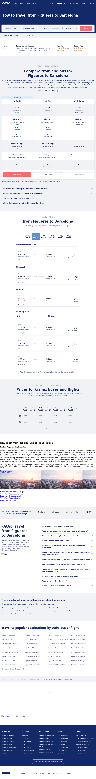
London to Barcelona (32, 635)
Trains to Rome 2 (8, 735)
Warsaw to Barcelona (78, 652)
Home (4, 679)
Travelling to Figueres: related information (64, 611)
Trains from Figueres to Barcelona (14, 611)
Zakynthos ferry (63, 747)
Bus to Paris (25, 744)
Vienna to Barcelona (78, 639)
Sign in (92, 3)
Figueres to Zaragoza (32, 665)
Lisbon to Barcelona (78, 648)
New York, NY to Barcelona (34, 648)
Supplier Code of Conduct (62, 773)
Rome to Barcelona (78, 635)
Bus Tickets (25, 732)
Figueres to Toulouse (9, 661)
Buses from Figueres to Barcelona (61, 608)
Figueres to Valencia (55, 661)
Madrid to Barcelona (32, 639)
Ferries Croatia (63, 738)
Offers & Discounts (83, 741)
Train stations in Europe (85, 738)
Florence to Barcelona (32, 656)
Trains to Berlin (7, 744)
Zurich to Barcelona (55, 648)
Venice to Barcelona (9, 656)
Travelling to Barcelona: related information (17, 614)
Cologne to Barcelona (79, 644)
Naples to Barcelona (32, 652)
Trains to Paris (7, 738)
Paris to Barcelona (54, 635)
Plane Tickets (44, 732)
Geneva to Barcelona (55, 652)
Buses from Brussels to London (11, 496)
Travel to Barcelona (34, 679)
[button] (44, 28)
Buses (21, 3)
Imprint (22, 773)
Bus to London (26, 741)
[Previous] (19, 408)
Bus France (25, 738)
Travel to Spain (20, 679)
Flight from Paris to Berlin (9, 500)
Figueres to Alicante (8, 665)
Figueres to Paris (54, 656)
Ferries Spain (62, 741)
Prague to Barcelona (9, 648)
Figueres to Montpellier (56, 665)
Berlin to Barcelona (8, 635)
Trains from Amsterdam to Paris (11, 494)
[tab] (32, 316)
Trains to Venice (8, 741)
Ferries (34, 3)
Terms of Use (32, 773)
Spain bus (24, 735)
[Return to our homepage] (7, 3)
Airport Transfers (82, 744)
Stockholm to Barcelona (56, 644)
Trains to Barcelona (9, 747)
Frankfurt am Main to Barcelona (59, 639)
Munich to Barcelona (32, 644)
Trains (15, 3)
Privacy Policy (45, 773)
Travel (10, 679)
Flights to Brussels (46, 741)
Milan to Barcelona (8, 639)
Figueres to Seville (31, 661)
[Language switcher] (61, 3)
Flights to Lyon (44, 738)
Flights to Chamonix (46, 735)
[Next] (76, 236)
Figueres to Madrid (78, 656)
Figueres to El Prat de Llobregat (13, 669)
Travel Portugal (82, 747)
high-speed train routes (83, 459)
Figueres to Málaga (78, 661)
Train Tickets (6, 732)
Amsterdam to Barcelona (10, 644)
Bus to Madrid (26, 747)
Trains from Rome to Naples (10, 498)
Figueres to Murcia (78, 665)
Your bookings (73, 3)
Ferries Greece (63, 735)
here (74, 372)
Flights (28, 3)
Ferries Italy (62, 744)
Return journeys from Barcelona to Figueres (17, 608)
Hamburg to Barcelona (10, 652)
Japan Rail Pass (81, 735)
